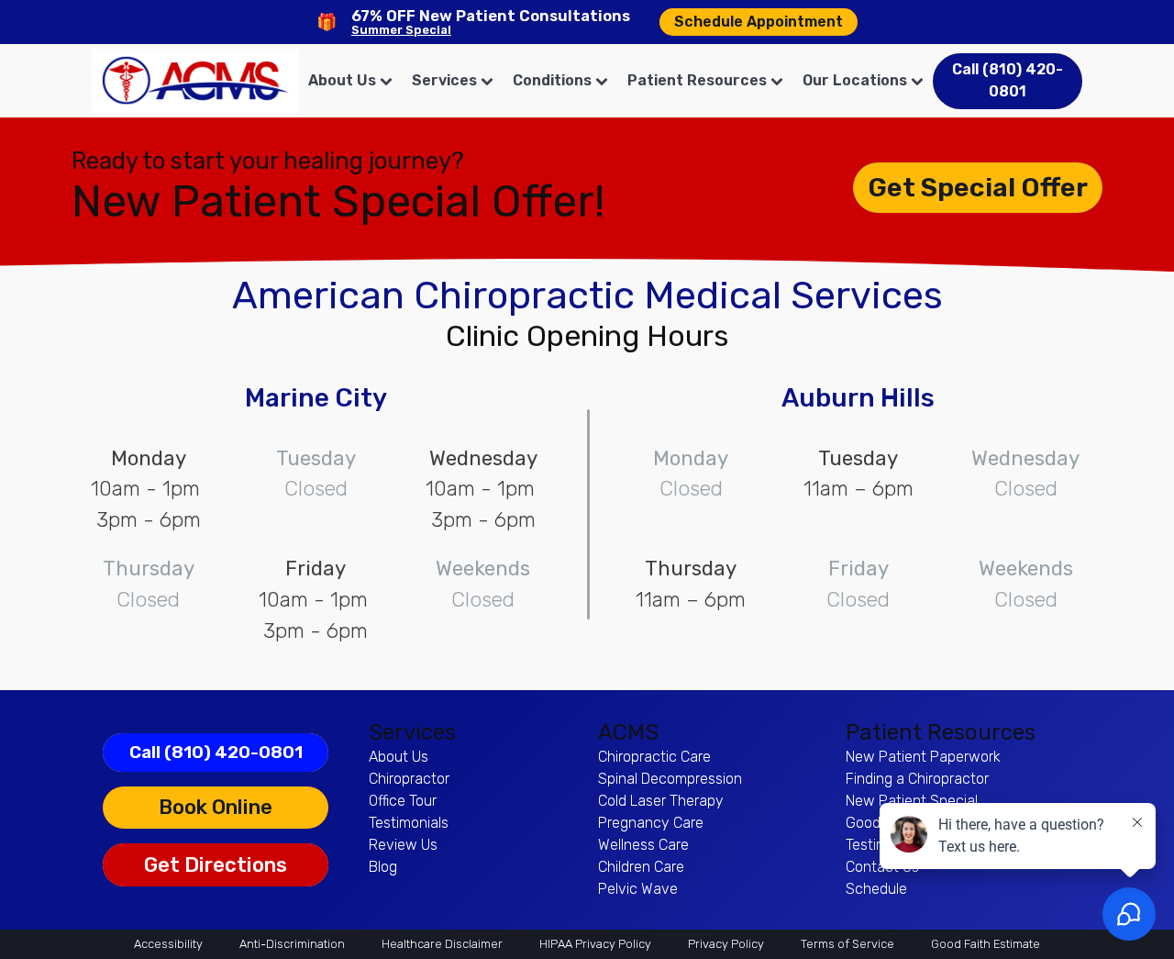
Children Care (641, 866)
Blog (383, 866)
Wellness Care (643, 844)
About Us (342, 80)
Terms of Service (847, 944)
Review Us (403, 844)
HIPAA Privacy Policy (595, 944)
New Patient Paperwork (923, 756)
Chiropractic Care (654, 756)
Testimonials (409, 822)
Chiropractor (409, 778)
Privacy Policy (726, 944)
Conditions (552, 80)
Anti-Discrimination (292, 944)
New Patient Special (912, 800)
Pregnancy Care (650, 822)
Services (444, 80)
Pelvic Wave (638, 889)
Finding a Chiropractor (917, 778)
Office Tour (403, 800)
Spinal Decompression (670, 778)
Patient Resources (697, 80)
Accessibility (168, 944)
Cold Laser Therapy (661, 800)
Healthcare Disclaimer (442, 944)
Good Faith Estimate (985, 944)
